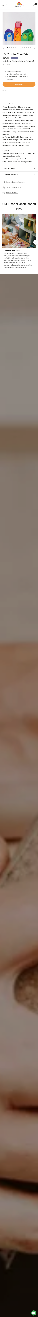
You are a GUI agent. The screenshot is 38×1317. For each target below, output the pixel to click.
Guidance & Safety (10, 174)
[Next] (34, 48)
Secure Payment (12, 193)
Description (8, 103)
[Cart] (34, 5)
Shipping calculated (18, 61)
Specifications (9, 168)
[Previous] (3, 48)
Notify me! (19, 84)
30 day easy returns (13, 187)
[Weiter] (35, 242)
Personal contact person (15, 182)
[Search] (7, 5)
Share (5, 91)
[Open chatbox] (33, 1313)
